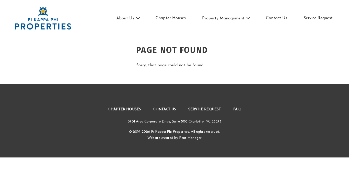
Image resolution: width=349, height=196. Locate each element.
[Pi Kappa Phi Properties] (43, 18)
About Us (125, 18)
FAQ (237, 109)
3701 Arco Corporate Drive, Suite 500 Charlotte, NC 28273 (174, 121)
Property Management (223, 18)
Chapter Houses (171, 18)
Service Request (318, 18)
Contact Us (276, 18)
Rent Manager (190, 138)
